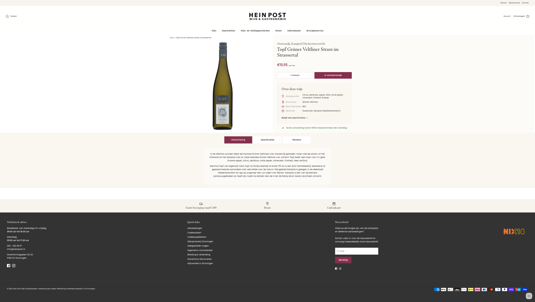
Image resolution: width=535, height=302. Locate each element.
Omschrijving (238, 139)
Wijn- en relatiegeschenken (255, 30)
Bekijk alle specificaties (294, 117)
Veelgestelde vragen (198, 245)
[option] (223, 86)
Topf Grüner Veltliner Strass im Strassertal (193, 38)
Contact (525, 3)
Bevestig (343, 260)
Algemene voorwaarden (200, 250)
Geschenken (228, 30)
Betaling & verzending (198, 254)
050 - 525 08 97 (14, 245)
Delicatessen (294, 30)
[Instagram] (13, 265)
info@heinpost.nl (16, 249)
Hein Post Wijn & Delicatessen (25, 289)
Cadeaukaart (194, 232)
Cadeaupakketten (196, 237)
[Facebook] (8, 265)
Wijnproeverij (514, 3)
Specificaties (267, 139)
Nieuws (503, 3)
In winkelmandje (333, 75)
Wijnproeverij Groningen (200, 241)
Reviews (296, 139)
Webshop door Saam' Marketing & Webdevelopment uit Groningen (66, 289)
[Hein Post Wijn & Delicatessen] (267, 16)
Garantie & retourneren (199, 259)
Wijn (214, 30)
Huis (172, 38)
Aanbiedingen (194, 228)
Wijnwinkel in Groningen (200, 263)
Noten (278, 30)
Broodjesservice (315, 30)
